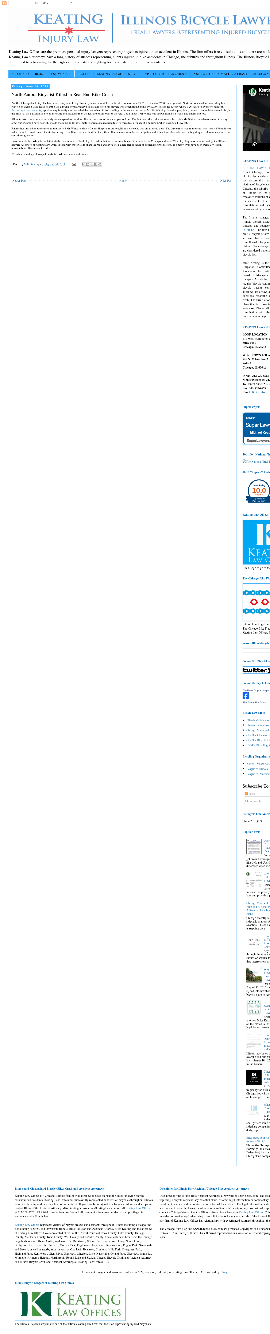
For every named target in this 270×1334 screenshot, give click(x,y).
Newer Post (19, 180)
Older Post (226, 180)
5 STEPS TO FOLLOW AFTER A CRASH (220, 74)
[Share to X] (92, 164)
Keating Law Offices (138, 1208)
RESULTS (84, 74)
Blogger (225, 1272)
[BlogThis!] (88, 164)
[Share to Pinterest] (100, 164)
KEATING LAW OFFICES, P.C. (117, 74)
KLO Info (258, 392)
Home (123, 180)
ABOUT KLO (20, 74)
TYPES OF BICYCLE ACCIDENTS (165, 74)
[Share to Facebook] (96, 164)
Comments (254, 801)
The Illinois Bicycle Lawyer (256, 690)
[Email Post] (73, 164)
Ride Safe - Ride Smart (254, 702)
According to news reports (26, 110)
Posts (251, 794)
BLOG (39, 74)
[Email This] (84, 164)
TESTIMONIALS (60, 74)
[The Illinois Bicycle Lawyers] (246, 698)
